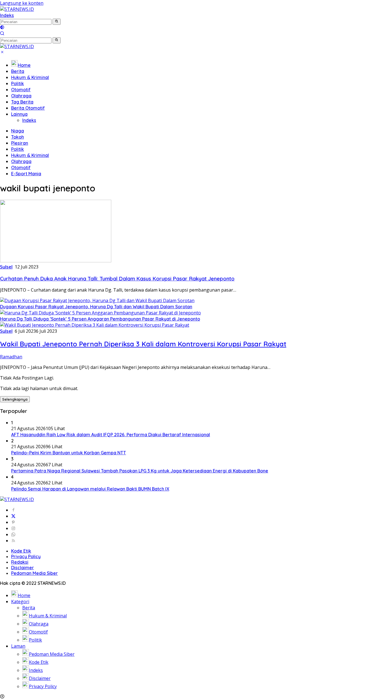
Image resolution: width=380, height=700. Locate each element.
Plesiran (19, 143)
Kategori (20, 601)
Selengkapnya (15, 399)
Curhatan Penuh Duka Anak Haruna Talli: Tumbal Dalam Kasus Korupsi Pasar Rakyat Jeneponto (117, 278)
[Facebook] (13, 510)
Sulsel (6, 267)
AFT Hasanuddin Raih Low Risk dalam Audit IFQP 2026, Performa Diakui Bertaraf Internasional (110, 434)
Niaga (17, 131)
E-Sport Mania (26, 173)
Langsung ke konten (21, 3)
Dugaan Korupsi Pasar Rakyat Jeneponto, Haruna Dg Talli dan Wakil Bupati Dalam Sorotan (96, 306)
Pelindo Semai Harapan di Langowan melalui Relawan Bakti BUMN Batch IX (90, 489)
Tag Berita (22, 102)
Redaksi (19, 562)
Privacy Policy (26, 556)
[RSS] (13, 541)
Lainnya (19, 114)
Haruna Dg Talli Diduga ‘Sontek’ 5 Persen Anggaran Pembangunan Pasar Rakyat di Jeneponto (100, 319)
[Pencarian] (2, 34)
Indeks (7, 15)
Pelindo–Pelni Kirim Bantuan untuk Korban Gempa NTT (68, 452)
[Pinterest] (13, 522)
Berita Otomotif (28, 108)
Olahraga (21, 95)
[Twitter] (13, 516)
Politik (17, 83)
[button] (57, 22)
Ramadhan (11, 357)
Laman (18, 646)
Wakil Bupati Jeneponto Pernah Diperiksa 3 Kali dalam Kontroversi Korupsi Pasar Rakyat (143, 344)
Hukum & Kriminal (30, 77)
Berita (17, 71)
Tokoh (17, 137)
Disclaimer (22, 567)
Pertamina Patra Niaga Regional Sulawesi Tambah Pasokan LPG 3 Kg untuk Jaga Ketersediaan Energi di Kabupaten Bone (139, 471)
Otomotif (21, 89)
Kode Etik (21, 551)
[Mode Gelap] (2, 28)
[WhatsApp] (13, 534)
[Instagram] (13, 528)
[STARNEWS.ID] (17, 9)
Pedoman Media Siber (34, 573)
